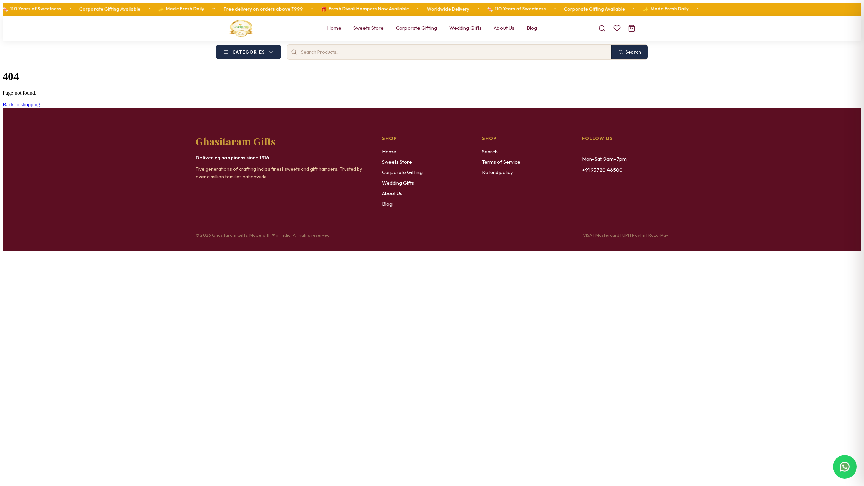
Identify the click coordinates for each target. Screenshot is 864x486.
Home (334, 28)
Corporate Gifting (416, 28)
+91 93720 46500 (602, 170)
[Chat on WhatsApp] (845, 467)
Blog (531, 28)
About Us (504, 28)
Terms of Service (501, 162)
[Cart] (631, 28)
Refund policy (497, 172)
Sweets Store (368, 28)
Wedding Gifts (465, 28)
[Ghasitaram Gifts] (241, 28)
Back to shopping (21, 104)
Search (490, 151)
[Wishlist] (617, 28)
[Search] (602, 28)
